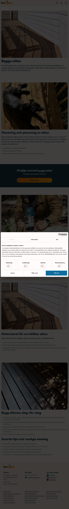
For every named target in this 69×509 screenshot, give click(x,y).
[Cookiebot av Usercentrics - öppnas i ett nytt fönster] (59, 234)
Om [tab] (57, 239)
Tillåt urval (34, 273)
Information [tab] (34, 239)
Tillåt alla (56, 273)
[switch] (26, 266)
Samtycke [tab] (12, 239)
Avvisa (13, 273)
